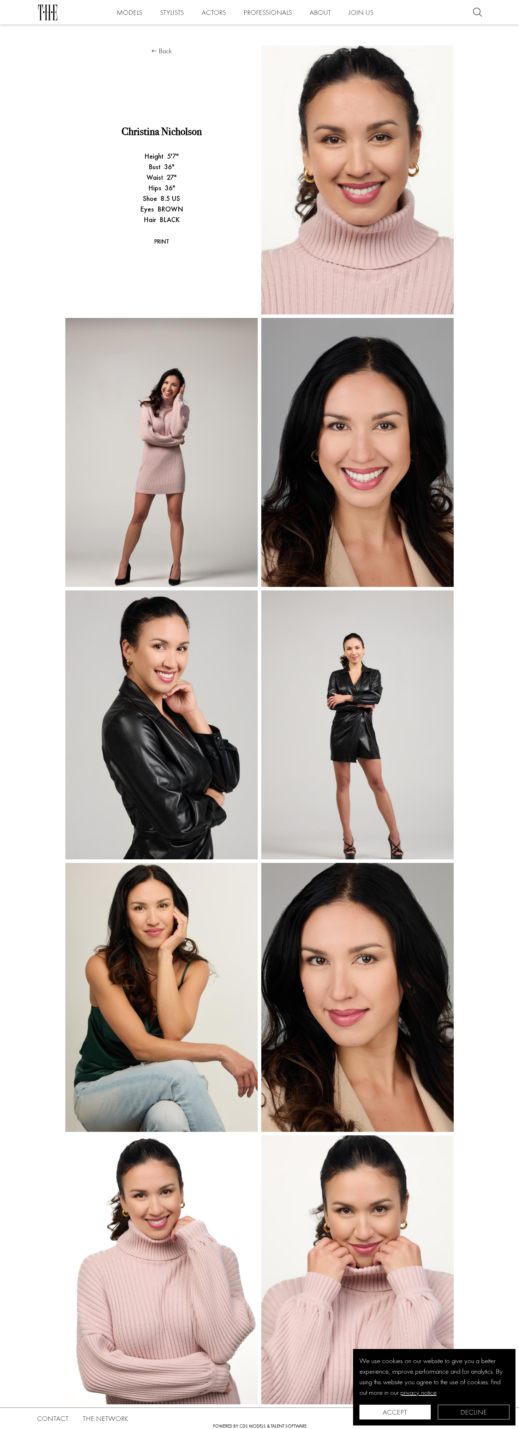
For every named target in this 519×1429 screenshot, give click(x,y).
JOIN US (361, 12)
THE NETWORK (105, 1418)
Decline (473, 1412)
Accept (395, 1412)
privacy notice (418, 1392)
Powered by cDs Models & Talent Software (259, 1426)
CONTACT (52, 1418)
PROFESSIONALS (268, 12)
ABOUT (320, 12)
